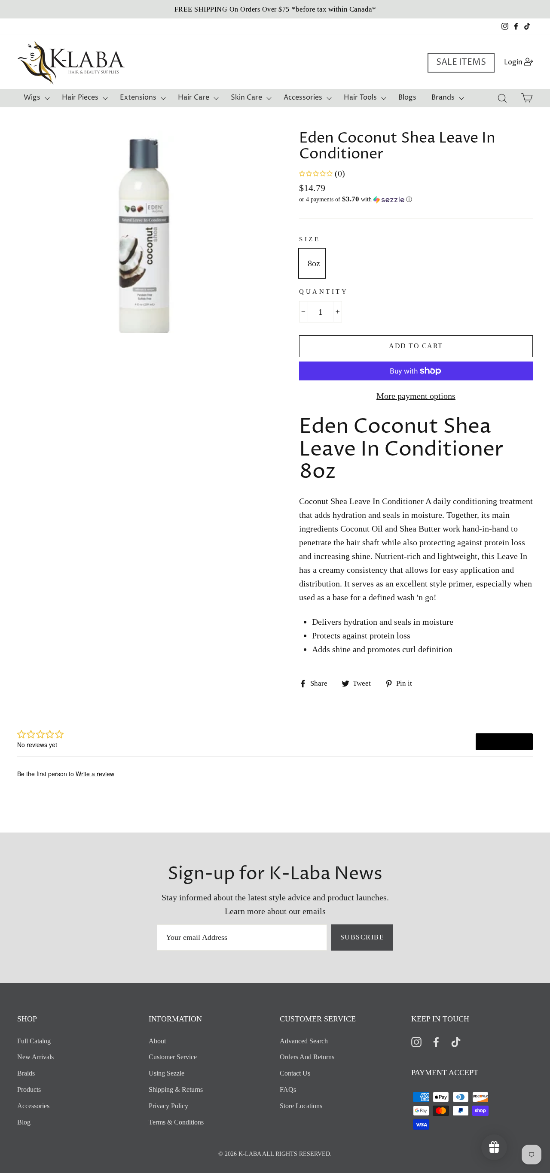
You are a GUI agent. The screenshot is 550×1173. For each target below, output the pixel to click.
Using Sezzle (166, 1073)
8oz (314, 263)
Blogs (407, 97)
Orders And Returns (307, 1057)
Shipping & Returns (176, 1089)
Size (309, 239)
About (157, 1041)
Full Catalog (34, 1041)
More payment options (415, 396)
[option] (275, 9)
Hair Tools (360, 97)
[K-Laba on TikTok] (456, 1041)
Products (29, 1089)
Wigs (32, 97)
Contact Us (295, 1073)
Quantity (323, 291)
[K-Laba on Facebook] (436, 1041)
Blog (24, 1122)
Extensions (138, 97)
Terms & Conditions (176, 1122)
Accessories (303, 97)
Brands (443, 97)
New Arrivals (35, 1057)
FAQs (288, 1089)
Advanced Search (304, 1041)
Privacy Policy (168, 1105)
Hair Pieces (80, 97)
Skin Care (246, 97)
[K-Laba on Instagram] (416, 1041)
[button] (416, 199)
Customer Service (173, 1057)
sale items (461, 62)
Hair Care (193, 97)
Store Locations (301, 1105)
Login (521, 62)
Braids (26, 1073)
